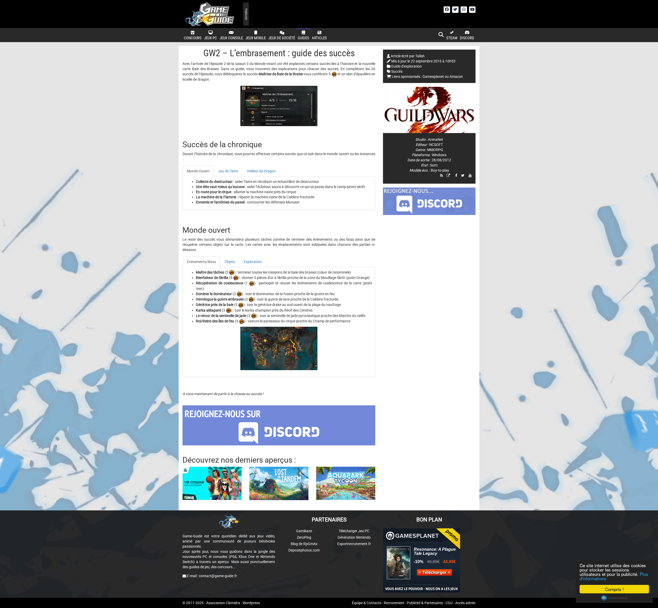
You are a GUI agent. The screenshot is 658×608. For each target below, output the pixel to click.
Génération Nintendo (354, 537)
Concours (193, 38)
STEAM (451, 38)
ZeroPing (304, 537)
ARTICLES (319, 38)
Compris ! (614, 589)
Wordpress (251, 603)
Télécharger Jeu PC (354, 531)
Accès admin (465, 603)
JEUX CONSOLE (231, 38)
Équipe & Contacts (366, 603)
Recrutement (394, 603)
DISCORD (467, 38)
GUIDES (303, 38)
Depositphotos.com (304, 550)
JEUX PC (210, 38)
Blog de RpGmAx (304, 544)
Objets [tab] (230, 262)
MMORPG (435, 150)
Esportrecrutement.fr (354, 544)
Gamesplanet (433, 76)
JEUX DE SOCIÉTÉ (281, 38)
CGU (449, 603)
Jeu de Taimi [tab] (228, 171)
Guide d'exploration (406, 66)
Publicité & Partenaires (425, 603)
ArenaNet (435, 139)
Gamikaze (304, 531)
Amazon (456, 76)
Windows (439, 155)
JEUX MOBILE (255, 38)
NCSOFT (436, 145)
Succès (397, 71)
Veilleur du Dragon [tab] (261, 171)
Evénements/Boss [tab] (201, 262)
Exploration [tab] (253, 262)
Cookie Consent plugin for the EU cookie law (614, 598)
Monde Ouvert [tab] (198, 171)
